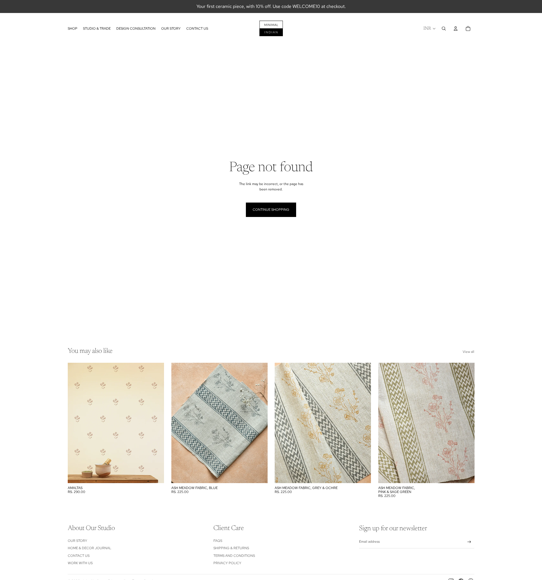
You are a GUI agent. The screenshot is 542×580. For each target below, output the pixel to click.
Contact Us (78, 555)
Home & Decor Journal (89, 548)
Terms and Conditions (234, 555)
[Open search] (444, 28)
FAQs (217, 540)
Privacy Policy (227, 563)
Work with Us (80, 563)
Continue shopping (271, 209)
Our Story (77, 540)
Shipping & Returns (231, 548)
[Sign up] (469, 542)
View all (468, 351)
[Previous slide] (179, 423)
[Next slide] (258, 423)
